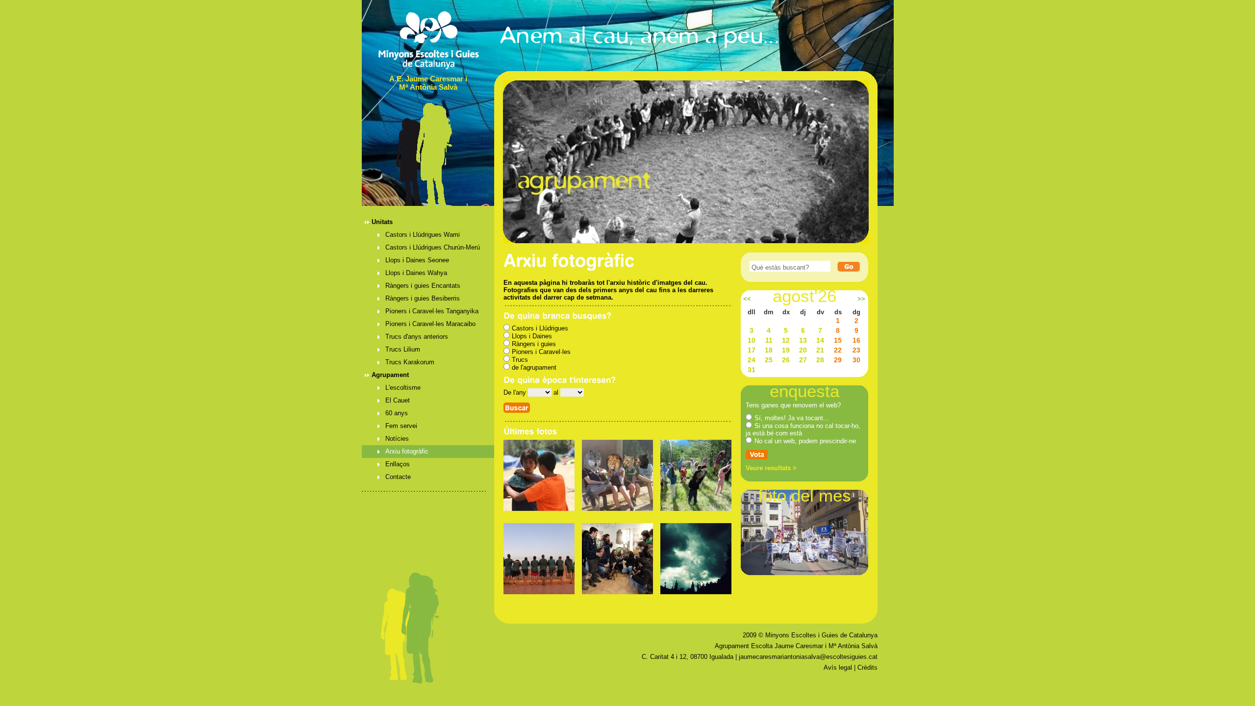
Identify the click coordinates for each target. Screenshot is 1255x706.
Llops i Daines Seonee (417, 260)
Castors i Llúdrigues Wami (422, 234)
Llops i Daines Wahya (416, 273)
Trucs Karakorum (409, 362)
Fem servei (401, 425)
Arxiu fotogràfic (406, 451)
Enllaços (397, 464)
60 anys (396, 413)
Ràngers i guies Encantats (422, 285)
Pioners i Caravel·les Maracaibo (430, 324)
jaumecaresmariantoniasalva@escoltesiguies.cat (808, 656)
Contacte (398, 476)
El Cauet (397, 400)
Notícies (397, 438)
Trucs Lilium (402, 349)
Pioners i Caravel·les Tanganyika (431, 311)
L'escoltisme (403, 387)
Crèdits (867, 667)
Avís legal (838, 667)
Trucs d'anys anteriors (416, 336)
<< (747, 299)
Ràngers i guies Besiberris (422, 298)
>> (861, 299)
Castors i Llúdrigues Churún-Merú (432, 247)
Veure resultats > (771, 468)
